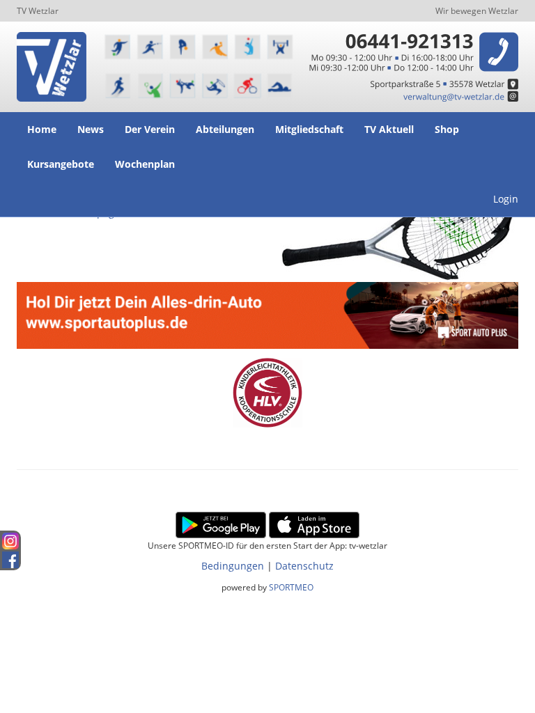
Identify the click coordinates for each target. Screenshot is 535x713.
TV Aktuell (389, 129)
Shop (447, 129)
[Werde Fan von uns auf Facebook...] (10, 557)
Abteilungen (225, 129)
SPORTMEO (291, 587)
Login (505, 198)
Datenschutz (304, 565)
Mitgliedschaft (309, 129)
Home (41, 129)
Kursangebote (60, 164)
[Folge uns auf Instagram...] (10, 540)
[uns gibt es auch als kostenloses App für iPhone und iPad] (314, 524)
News (90, 129)
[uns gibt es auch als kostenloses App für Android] (221, 524)
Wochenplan (145, 164)
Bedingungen (232, 565)
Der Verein (150, 129)
